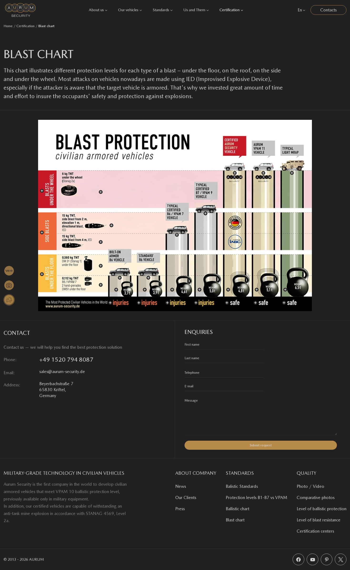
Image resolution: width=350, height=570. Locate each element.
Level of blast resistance (318, 519)
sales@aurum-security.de (62, 371)
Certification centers (315, 531)
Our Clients (185, 497)
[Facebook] (298, 559)
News (180, 486)
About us (96, 10)
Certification (230, 10)
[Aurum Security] (20, 10)
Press (180, 508)
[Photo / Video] (9, 285)
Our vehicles (128, 10)
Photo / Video (310, 486)
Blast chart (235, 519)
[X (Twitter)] (340, 559)
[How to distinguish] (9, 299)
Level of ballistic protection (321, 508)
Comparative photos (316, 497)
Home (8, 26)
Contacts (328, 9)
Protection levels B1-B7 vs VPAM (256, 497)
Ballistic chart (237, 508)
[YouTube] (312, 559)
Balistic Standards (242, 486)
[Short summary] (9, 270)
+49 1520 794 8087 (66, 359)
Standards (161, 10)
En (300, 9)
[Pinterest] (326, 559)
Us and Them (194, 10)
